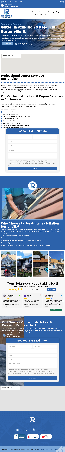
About (33, 12)
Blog (57, 12)
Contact (47, 15)
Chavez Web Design (43, 449)
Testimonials (38, 15)
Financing (51, 12)
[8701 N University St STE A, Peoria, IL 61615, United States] (2, 2)
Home (27, 12)
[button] (63, 301)
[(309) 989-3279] (2, 5)
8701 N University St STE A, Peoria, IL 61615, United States (13, 1)
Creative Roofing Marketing (56, 449)
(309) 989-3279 (9, 4)
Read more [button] (5, 306)
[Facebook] (61, 2)
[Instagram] (63, 2)
